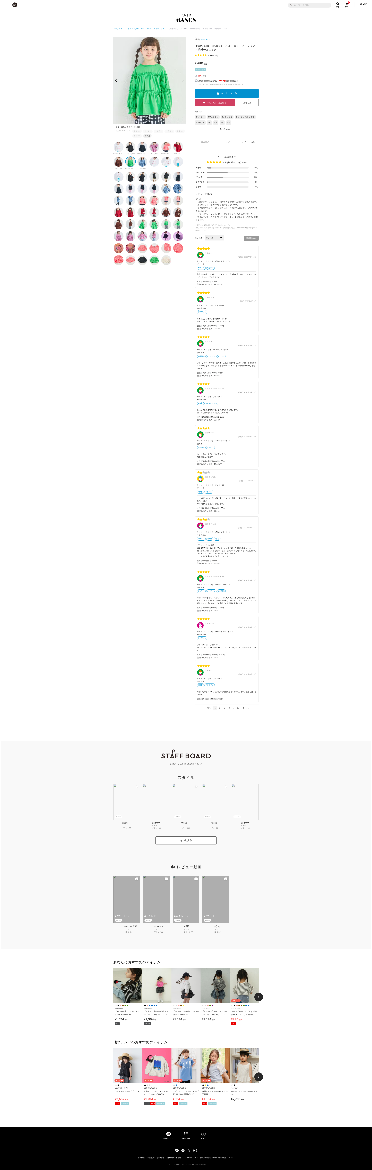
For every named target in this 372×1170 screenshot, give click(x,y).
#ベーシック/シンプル (245, 117)
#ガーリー (200, 122)
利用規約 (150, 1158)
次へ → (246, 708)
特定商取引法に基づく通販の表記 (213, 1158)
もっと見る (186, 840)
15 (238, 708)
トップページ (118, 29)
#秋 (222, 122)
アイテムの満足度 (226, 157)
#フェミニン (213, 117)
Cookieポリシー (190, 1158)
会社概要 (141, 1158)
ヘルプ (231, 1158)
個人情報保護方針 (174, 1158)
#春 (209, 122)
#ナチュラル (227, 117)
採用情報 (160, 1158)
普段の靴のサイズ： (205, 284)
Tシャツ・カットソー (155, 29)
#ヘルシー (200, 117)
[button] (183, 80)
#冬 (228, 122)
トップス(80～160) (136, 29)
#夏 (215, 122)
